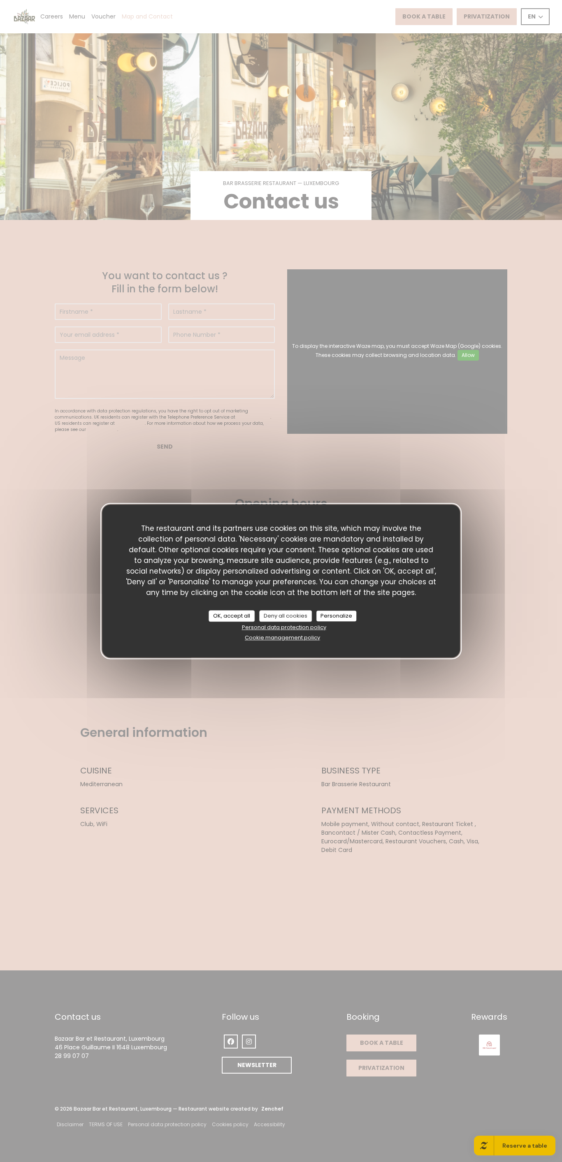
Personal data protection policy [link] (284, 627)
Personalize (336, 616)
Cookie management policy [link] (282, 637)
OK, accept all (231, 616)
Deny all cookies (285, 616)
